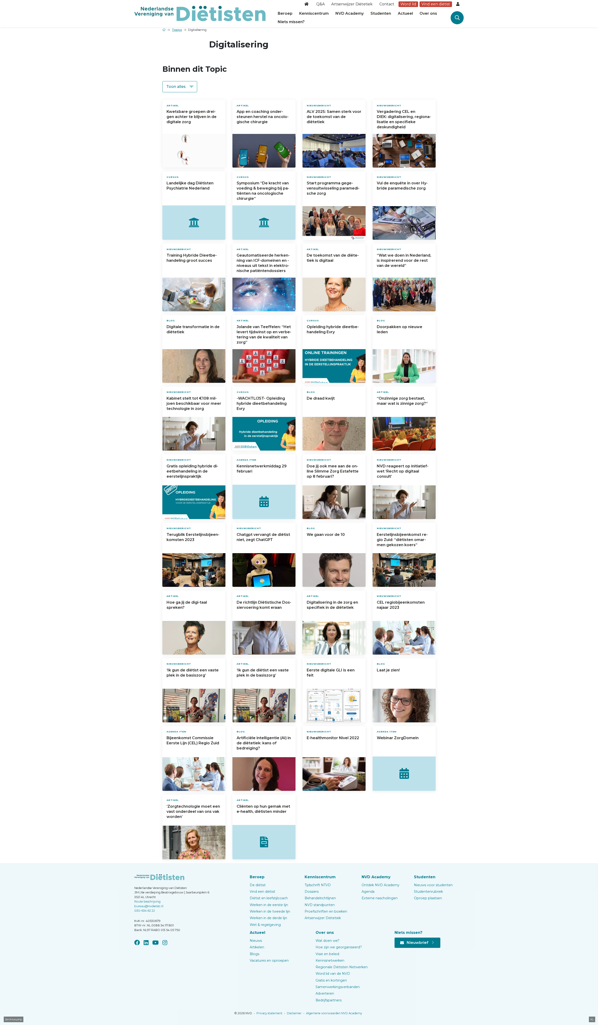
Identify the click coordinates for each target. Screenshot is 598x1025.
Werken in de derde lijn (268, 918)
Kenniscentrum (314, 13)
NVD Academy (349, 13)
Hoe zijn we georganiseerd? (339, 947)
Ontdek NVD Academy (380, 885)
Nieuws (256, 941)
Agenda (368, 891)
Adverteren (325, 993)
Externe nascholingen (380, 898)
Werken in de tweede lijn (270, 911)
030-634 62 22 (144, 910)
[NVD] (200, 13)
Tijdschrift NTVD (318, 885)
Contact (386, 4)
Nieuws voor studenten (433, 885)
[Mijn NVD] (458, 4)
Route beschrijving (147, 901)
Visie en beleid (327, 954)
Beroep (285, 13)
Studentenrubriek (428, 891)
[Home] (307, 4)
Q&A (320, 4)
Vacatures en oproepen (269, 960)
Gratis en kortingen (331, 980)
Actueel (405, 13)
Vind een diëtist (435, 4)
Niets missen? (291, 22)
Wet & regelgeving (265, 925)
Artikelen (257, 947)
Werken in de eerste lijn (269, 905)
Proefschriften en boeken (326, 911)
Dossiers (312, 891)
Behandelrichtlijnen (320, 898)
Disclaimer (294, 1013)
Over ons (428, 13)
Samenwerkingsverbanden (338, 987)
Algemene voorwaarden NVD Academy (333, 1013)
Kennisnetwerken (330, 960)
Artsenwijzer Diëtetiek (352, 4)
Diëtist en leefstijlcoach (269, 898)
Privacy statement (269, 1013)
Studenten (380, 13)
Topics (177, 30)
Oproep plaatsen (428, 898)
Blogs (254, 954)
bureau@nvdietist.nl (148, 906)
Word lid (408, 4)
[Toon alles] (179, 86)
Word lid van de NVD (333, 973)
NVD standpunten (320, 905)
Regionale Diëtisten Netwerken (342, 967)
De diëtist (258, 885)
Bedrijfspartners (329, 1000)
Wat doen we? (327, 941)
